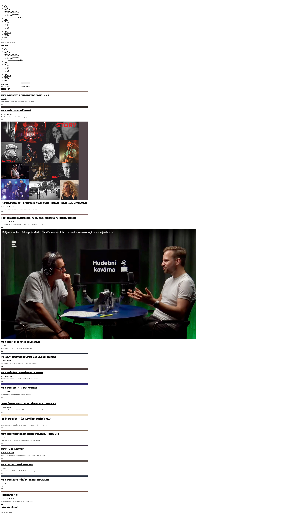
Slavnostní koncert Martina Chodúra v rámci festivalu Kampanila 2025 (28, 403)
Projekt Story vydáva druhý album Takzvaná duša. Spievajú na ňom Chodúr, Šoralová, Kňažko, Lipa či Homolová (44, 202)
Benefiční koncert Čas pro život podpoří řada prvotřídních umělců (26, 418)
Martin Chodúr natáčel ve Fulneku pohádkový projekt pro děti (25, 95)
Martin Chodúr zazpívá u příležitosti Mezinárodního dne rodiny (25, 479)
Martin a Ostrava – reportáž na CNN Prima (17, 464)
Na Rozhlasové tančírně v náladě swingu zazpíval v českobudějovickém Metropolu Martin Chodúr (38, 218)
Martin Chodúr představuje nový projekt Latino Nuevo (22, 372)
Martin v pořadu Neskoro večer (12, 449)
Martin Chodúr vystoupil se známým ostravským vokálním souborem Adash (30, 434)
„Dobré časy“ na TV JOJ (9, 495)
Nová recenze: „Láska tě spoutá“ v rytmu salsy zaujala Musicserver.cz (28, 357)
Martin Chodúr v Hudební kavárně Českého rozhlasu (20, 342)
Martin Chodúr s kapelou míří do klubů (16, 110)
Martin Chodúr (4, 45)
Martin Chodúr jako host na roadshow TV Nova (19, 387)
